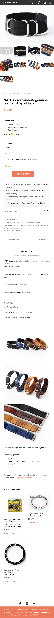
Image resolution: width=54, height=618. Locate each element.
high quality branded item (18, 225)
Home (6, 94)
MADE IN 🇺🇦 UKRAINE (33, 222)
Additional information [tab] (27, 255)
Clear (6, 153)
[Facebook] (45, 211)
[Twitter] (48, 211)
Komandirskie (15, 231)
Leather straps (26, 94)
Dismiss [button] (39, 615)
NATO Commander (36, 225)
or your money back (24, 478)
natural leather (15, 228)
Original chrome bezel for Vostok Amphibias (35, 515)
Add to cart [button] (10, 533)
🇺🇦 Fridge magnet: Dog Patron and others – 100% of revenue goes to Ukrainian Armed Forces (12, 523)
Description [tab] (27, 251)
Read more (33, 523)
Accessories (14, 94)
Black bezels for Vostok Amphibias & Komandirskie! (12, 572)
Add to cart (23, 174)
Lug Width (9, 143)
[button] (32, 2)
